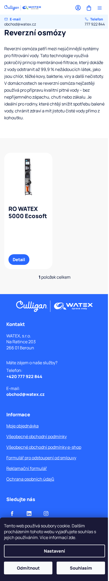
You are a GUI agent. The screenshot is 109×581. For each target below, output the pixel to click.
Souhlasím (81, 568)
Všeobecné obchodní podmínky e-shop (43, 447)
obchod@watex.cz (20, 22)
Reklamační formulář (26, 468)
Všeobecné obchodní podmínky (36, 436)
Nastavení (54, 551)
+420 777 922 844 (24, 376)
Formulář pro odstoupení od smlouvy (41, 457)
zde (72, 537)
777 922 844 (95, 22)
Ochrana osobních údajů (30, 479)
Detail (19, 259)
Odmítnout (28, 568)
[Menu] (99, 8)
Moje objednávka (22, 426)
